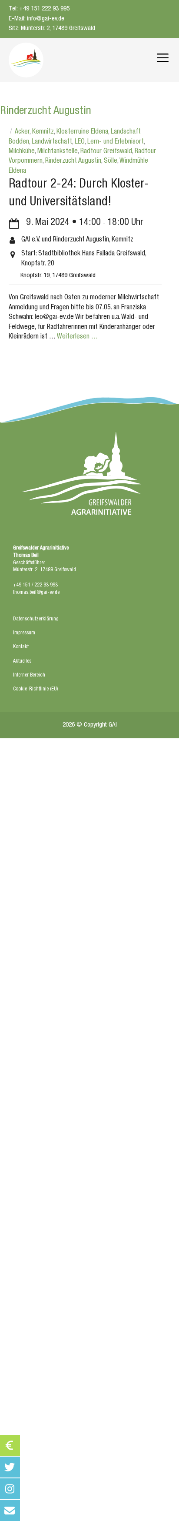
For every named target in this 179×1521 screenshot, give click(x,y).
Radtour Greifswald (106, 151)
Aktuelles (22, 661)
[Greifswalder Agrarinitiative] (26, 60)
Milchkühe (22, 151)
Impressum (24, 633)
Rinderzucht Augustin (73, 161)
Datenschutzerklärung (36, 619)
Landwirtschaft (52, 142)
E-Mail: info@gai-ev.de (36, 19)
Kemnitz (43, 132)
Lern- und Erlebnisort (115, 142)
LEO (80, 142)
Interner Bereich (29, 675)
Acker (22, 132)
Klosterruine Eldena (82, 132)
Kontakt (21, 647)
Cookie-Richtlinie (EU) (35, 689)
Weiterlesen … (77, 337)
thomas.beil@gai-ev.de (36, 592)
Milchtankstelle (57, 151)
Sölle (110, 161)
